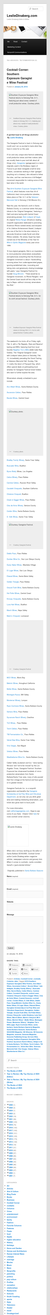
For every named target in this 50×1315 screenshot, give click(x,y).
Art (8, 1185)
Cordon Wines (18, 1000)
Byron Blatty (11, 471)
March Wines (12, 610)
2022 (11, 1116)
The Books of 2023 (14, 1088)
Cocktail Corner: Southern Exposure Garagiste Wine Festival (19, 76)
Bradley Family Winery (15, 460)
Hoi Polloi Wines (13, 593)
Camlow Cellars (13, 482)
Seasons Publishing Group (17, 1037)
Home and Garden (14, 1248)
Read (15, 41)
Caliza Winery (12, 477)
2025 (11, 1107)
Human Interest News (15, 1254)
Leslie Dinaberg (16, 137)
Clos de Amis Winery (15, 505)
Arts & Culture (12, 1191)
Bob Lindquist (28, 217)
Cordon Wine (12, 511)
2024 (11, 1110)
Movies (10, 1262)
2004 (11, 1167)
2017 (11, 1130)
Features (10, 1228)
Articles (17, 979)
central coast (34, 993)
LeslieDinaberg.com (22, 15)
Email (12, 889)
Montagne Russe (13, 694)
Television (11, 1305)
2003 (11, 1170)
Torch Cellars (12, 728)
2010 (11, 1150)
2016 (11, 1133)
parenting (11, 1273)
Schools (10, 1293)
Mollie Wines (12, 689)
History (10, 1242)
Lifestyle (10, 1256)
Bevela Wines (12, 398)
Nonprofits (11, 1271)
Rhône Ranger (20, 219)
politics (10, 1276)
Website (10, 901)
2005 (11, 1164)
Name (12, 876)
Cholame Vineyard (14, 494)
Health (9, 1236)
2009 (11, 1153)
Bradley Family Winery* (23, 988)
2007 (11, 1159)
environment (12, 1217)
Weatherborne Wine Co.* (16, 1051)
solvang (10, 1039)
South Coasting (13, 1296)
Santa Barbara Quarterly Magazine (27, 1027)
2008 (11, 1156)
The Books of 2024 (14, 1085)
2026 (11, 1105)
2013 (11, 1141)
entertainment (12, 1214)
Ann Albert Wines (13, 386)
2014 (11, 1139)
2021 (11, 1119)
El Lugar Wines (13, 570)
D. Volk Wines (12, 516)
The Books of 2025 (14, 1071)
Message (10, 914)
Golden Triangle (13, 581)
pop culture (11, 1279)
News (9, 1268)
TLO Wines (11, 723)
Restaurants (12, 1290)
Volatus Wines (33, 1049)
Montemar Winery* (20, 1022)
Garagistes (29, 1010)
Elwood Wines (12, 576)
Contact (24, 41)
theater (9, 1307)
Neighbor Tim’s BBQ (21, 349)
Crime (9, 1211)
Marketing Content (14, 47)
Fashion (10, 1222)
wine (16, 981)
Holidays (10, 1245)
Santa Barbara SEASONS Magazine (22, 1030)
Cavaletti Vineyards (14, 488)
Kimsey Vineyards (14, 599)
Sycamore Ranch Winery (16, 717)
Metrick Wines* (18, 1020)
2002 (11, 1173)
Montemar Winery (13, 700)
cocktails (37, 979)
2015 (11, 1136)
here (35, 813)
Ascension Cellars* (19, 986)
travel (9, 1310)
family (9, 1219)
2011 (11, 1147)
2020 (11, 1122)
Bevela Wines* (33, 986)
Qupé (38, 217)
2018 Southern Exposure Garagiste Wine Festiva (21, 982)
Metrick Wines (12, 683)
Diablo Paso (11, 553)
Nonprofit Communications (17, 52)
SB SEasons (28, 1032)
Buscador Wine (13, 465)
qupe (13, 1024)
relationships (12, 1288)
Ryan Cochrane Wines (15, 706)
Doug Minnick (18, 273)
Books (9, 1197)
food (9, 1234)
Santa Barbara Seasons (16, 1029)
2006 (11, 1161)
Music (9, 1265)
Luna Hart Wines (13, 604)
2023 (11, 1113)
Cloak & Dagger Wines (15, 500)
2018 (11, 1127)
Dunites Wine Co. (13, 559)
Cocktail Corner (27, 979)
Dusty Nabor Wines (14, 565)
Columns (10, 981)
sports (9, 1299)
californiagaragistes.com (20, 811)
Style (9, 1302)
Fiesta (9, 1231)
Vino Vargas (11, 745)
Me (8, 41)
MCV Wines (11, 677)
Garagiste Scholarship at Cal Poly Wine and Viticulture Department (24, 794)
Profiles (10, 1282)
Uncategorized (13, 1313)
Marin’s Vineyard (13, 616)
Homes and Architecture (17, 1251)
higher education (14, 1239)
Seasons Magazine (29, 1034)
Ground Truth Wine (14, 587)
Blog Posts (11, 1194)
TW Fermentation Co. (15, 734)
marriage (10, 1259)
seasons (18, 1034)
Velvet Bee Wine (13, 740)
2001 (11, 1175)
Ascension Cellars (14, 392)
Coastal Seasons (25, 998)
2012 (11, 1144)
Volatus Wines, (13, 751)
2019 (11, 1124)
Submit (10, 948)
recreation (11, 1285)
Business (10, 1200)
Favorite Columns (14, 1225)
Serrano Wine (12, 711)
